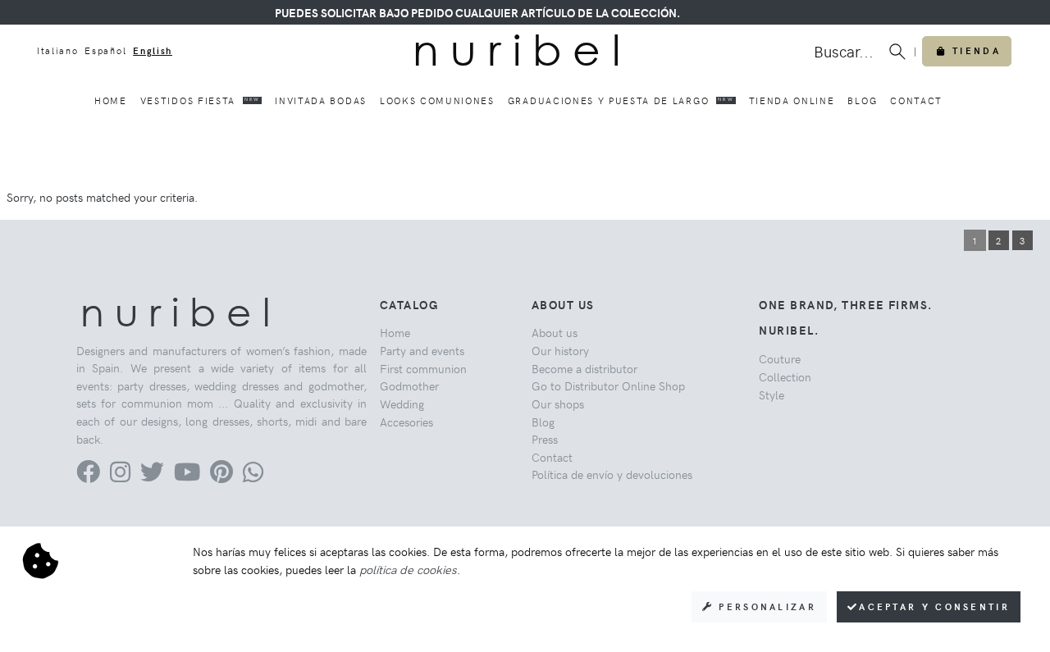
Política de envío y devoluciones (612, 474)
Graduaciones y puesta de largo (620, 100)
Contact (916, 100)
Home (110, 100)
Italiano (57, 50)
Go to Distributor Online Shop (608, 385)
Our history (560, 350)
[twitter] (152, 475)
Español (105, 50)
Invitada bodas (321, 100)
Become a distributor (584, 368)
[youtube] (187, 475)
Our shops (558, 403)
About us (555, 332)
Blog (862, 100)
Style (771, 394)
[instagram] (120, 475)
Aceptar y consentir (934, 606)
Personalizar (765, 606)
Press (545, 439)
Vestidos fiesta (200, 100)
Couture (780, 358)
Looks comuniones (437, 100)
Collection (785, 376)
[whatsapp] (253, 475)
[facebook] (88, 475)
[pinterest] (221, 475)
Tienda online (792, 100)
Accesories (406, 421)
